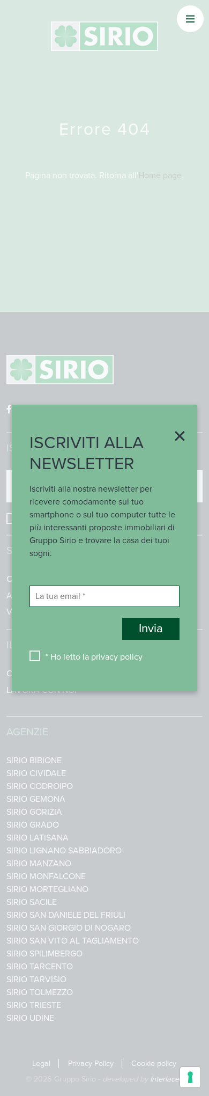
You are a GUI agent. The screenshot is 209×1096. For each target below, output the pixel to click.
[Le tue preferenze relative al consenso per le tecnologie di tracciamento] (190, 1077)
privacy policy (117, 657)
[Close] (176, 437)
